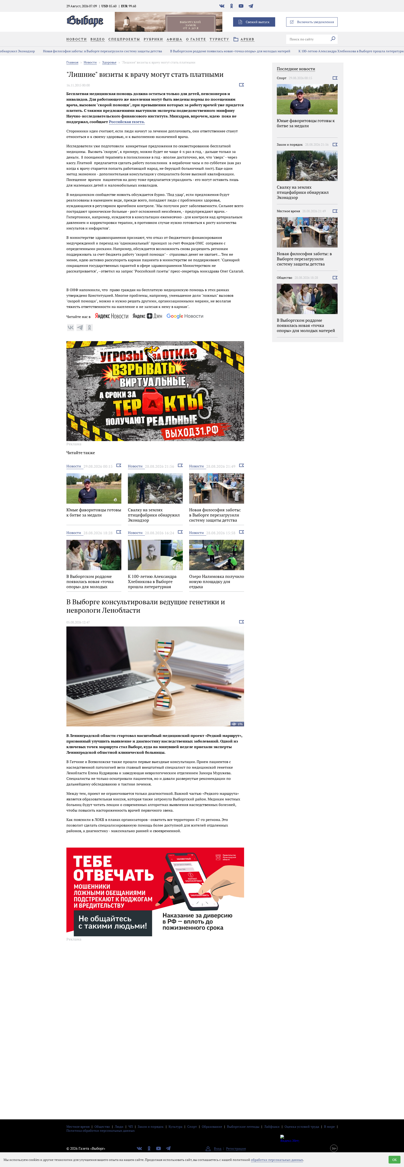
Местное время (288, 211)
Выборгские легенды (243, 1126)
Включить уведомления (315, 22)
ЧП (130, 1126)
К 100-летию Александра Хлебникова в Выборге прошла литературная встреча (332, 51)
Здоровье (109, 62)
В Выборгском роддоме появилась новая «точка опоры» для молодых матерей (203, 51)
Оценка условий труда (302, 1126)
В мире (329, 1126)
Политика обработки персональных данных (100, 1130)
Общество (284, 277)
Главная (72, 62)
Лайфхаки (272, 1126)
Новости (90, 62)
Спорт (281, 78)
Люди (119, 1126)
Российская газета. (127, 121)
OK (394, 1159)
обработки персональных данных (277, 1159)
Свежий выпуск (258, 22)
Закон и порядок (290, 144)
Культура (175, 1126)
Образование (212, 1126)
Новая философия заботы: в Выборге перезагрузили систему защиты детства (75, 51)
